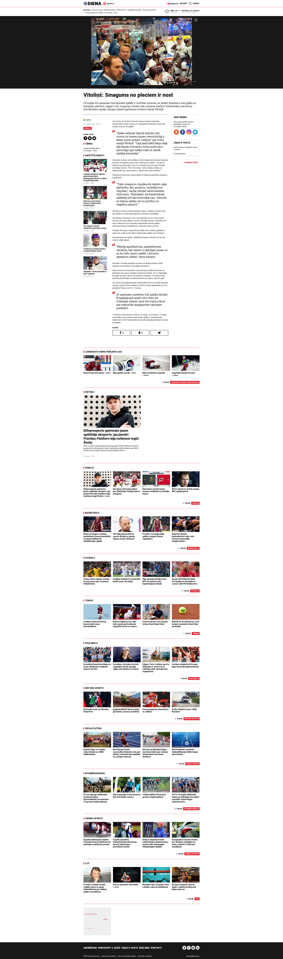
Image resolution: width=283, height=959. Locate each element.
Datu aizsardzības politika (127, 956)
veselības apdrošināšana (95, 923)
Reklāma (144, 947)
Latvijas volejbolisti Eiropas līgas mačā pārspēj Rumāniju (185, 665)
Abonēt (183, 3)
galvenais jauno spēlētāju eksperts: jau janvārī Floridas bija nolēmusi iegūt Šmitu (111, 436)
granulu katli (90, 928)
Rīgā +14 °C (175, 11)
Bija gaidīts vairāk (124, 373)
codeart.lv (148, 956)
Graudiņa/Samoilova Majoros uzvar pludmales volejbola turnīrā (97, 666)
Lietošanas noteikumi (108, 956)
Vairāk (166, 382)
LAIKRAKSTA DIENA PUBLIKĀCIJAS (103, 351)
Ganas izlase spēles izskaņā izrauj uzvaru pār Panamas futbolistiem (96, 581)
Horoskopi (104, 947)
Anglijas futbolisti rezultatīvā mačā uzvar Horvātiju (126, 580)
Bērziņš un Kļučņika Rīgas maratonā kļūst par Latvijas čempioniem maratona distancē (155, 753)
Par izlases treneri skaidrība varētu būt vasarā (94, 227)
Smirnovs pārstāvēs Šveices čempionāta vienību (92, 203)
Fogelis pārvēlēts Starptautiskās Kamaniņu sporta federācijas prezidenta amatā (125, 843)
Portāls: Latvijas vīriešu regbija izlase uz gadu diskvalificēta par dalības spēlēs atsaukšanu (95, 888)
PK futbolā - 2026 (111, 13)
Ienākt (196, 3)
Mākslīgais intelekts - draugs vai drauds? (142, 10)
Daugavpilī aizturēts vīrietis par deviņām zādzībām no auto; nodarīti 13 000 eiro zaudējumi (185, 843)
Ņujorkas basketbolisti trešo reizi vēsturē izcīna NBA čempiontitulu (183, 537)
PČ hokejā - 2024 (90, 151)
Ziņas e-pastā (129, 947)
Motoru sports (94, 688)
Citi (87, 863)
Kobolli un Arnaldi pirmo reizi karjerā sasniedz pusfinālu (185, 624)
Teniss (89, 600)
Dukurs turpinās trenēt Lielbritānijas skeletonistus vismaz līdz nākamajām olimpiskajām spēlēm (155, 843)
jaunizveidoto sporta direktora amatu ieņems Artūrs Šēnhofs (124, 536)
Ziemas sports (94, 818)
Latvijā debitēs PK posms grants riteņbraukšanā (154, 795)
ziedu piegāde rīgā (90, 914)
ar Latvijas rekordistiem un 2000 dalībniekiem (94, 751)
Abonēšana (90, 947)
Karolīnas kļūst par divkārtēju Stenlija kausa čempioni (126, 491)
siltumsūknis (102, 929)
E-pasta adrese (179, 154)
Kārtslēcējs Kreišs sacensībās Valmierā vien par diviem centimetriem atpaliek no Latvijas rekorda (126, 753)
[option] (141, 53)
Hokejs (87, 128)
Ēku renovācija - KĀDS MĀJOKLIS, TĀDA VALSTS (109, 10)
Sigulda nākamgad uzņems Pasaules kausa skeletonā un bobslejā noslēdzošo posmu (97, 842)
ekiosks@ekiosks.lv (193, 956)
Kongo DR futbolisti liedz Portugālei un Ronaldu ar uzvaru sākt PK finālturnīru (184, 581)
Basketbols (92, 512)
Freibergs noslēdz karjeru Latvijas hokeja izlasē (94, 250)
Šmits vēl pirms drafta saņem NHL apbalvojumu (185, 490)
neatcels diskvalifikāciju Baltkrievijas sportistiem (185, 751)
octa (105, 919)
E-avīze (116, 947)
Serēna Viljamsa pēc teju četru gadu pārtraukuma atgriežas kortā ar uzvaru (125, 624)
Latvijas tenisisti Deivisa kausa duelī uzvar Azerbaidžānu (94, 624)
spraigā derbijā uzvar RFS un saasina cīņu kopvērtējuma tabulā (154, 581)
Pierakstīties (191, 163)
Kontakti (156, 947)
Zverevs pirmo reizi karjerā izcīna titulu (155, 622)
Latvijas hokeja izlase (91, 148)
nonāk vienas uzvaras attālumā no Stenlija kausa (155, 491)
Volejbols (91, 643)
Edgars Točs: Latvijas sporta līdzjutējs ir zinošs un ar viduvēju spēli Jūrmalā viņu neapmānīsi (155, 668)
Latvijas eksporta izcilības (94, 13)
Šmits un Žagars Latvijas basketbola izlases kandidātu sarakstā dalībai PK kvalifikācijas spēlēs (97, 537)
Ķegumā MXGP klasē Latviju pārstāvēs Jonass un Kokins (126, 710)
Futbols (90, 558)
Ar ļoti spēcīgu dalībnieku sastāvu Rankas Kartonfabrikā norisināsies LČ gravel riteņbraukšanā (96, 798)
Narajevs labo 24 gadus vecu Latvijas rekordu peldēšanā (155, 885)
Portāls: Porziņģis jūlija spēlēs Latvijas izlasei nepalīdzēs (153, 536)
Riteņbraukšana (95, 773)
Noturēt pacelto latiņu (96, 373)
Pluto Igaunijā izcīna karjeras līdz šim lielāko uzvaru (126, 795)
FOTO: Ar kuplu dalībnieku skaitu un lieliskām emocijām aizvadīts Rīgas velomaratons (185, 798)
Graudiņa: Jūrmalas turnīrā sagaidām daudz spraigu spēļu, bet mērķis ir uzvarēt (126, 666)
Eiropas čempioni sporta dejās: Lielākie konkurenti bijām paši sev (184, 886)
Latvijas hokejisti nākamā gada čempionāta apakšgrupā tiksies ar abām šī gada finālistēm (95, 177)
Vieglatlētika (93, 728)
